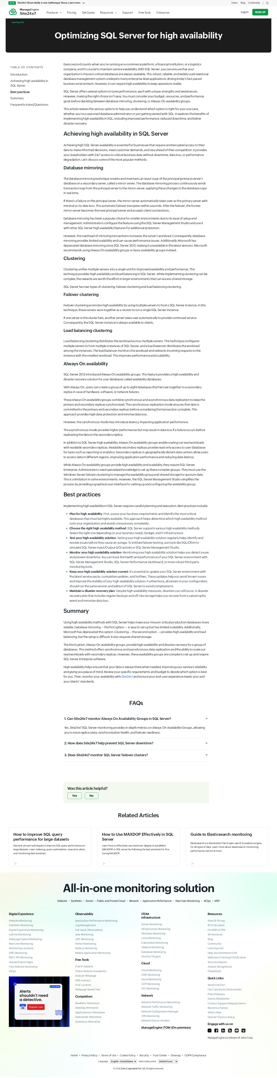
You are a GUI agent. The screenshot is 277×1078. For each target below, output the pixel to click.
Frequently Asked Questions (29, 104)
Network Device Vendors (155, 1020)
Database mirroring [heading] (83, 167)
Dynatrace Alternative (87, 1021)
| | (227, 957)
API (235, 952)
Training (225, 957)
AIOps (207, 900)
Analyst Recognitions (220, 966)
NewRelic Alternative (87, 1003)
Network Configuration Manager (160, 1011)
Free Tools (144, 12)
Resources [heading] (215, 914)
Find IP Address (84, 966)
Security (144, 1055)
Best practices (20, 92)
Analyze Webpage (85, 975)
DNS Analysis (83, 980)
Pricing (71, 12)
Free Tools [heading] (82, 960)
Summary (17, 98)
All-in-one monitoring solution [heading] (138, 888)
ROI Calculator (216, 925)
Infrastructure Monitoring (155, 928)
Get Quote (88, 12)
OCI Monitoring (150, 988)
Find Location (83, 984)
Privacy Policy (89, 1055)
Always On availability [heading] (86, 363)
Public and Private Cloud (111, 900)
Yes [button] (74, 795)
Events (211, 998)
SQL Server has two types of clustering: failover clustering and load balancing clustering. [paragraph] (123, 287)
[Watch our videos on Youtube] (237, 1030)
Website (62, 900)
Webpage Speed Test (87, 989)
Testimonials (234, 989)
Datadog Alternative (87, 1007)
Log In (245, 12)
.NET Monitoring (84, 939)
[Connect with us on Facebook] (216, 1030)
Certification (238, 957)
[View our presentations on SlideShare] (243, 1030)
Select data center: (147, 1061)
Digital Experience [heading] (21, 914)
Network (134, 900)
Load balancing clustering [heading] (88, 330)
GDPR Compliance (195, 1055)
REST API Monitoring (20, 957)
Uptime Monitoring (20, 934)
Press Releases (216, 994)
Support (127, 12)
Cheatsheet (214, 971)
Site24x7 (127, 676)
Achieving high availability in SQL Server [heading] (116, 133)
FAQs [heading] (136, 703)
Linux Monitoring (151, 938)
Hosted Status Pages (21, 962)
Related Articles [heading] (138, 815)
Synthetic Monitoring (21, 925)
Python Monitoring (85, 943)
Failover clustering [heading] (81, 294)
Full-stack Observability (89, 929)
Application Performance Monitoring (96, 920)
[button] (267, 3)
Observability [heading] (84, 914)
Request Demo (237, 1003)
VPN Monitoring (150, 1016)
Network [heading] (147, 995)
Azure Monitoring (151, 979)
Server (89, 900)
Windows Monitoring (153, 933)
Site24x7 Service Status (221, 1017)
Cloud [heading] (145, 963)
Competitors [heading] (84, 996)
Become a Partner (218, 1007)
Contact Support (217, 1003)
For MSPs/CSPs (217, 929)
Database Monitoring (153, 951)
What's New (214, 1012)
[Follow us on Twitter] (209, 1030)
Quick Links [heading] (216, 978)
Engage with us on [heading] (220, 1024)
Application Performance (157, 900)
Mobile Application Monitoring (93, 952)
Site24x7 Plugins (151, 956)
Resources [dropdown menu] (106, 12)
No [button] (92, 795)
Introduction (19, 74)
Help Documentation (220, 952)
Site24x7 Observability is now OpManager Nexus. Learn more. (45, 3)
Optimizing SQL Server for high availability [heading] (139, 35)
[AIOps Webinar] (39, 1001)
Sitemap (176, 1055)
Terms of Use (108, 1055)
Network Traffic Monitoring (156, 1006)
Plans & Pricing (216, 920)
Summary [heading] (76, 611)
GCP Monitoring (150, 983)
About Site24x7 (216, 984)
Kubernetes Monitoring (154, 942)
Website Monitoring (20, 920)
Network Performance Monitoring (160, 1002)
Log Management (85, 925)
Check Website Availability (90, 971)
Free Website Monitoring (23, 966)
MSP (217, 900)
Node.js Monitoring (86, 948)
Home (74, 1055)
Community (254, 3)
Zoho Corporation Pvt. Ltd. (133, 1068)
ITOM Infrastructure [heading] (150, 915)
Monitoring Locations (21, 948)
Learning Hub (17, 22)
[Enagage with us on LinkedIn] (223, 1030)
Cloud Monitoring (151, 970)
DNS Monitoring (18, 952)
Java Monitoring (84, 934)
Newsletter (223, 998)
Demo (234, 3)
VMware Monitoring (152, 947)
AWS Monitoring (150, 974)
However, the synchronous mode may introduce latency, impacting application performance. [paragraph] (126, 422)
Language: (103, 1061)
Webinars (213, 957)
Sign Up (260, 12)
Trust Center (160, 1055)
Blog (243, 3)
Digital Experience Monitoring (26, 929)
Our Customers (216, 989)
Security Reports (217, 962)
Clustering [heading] (74, 258)
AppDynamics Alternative (90, 1012)
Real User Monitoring (187, 900)
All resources (215, 934)
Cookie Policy (127, 1055)
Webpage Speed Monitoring (25, 939)
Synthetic (76, 900)
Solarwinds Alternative (88, 1016)
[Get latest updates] (230, 1030)
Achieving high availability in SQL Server (29, 83)
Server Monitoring (151, 924)
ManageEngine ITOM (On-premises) (166, 1027)
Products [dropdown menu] (52, 12)
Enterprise (162, 12)
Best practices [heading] (82, 494)
